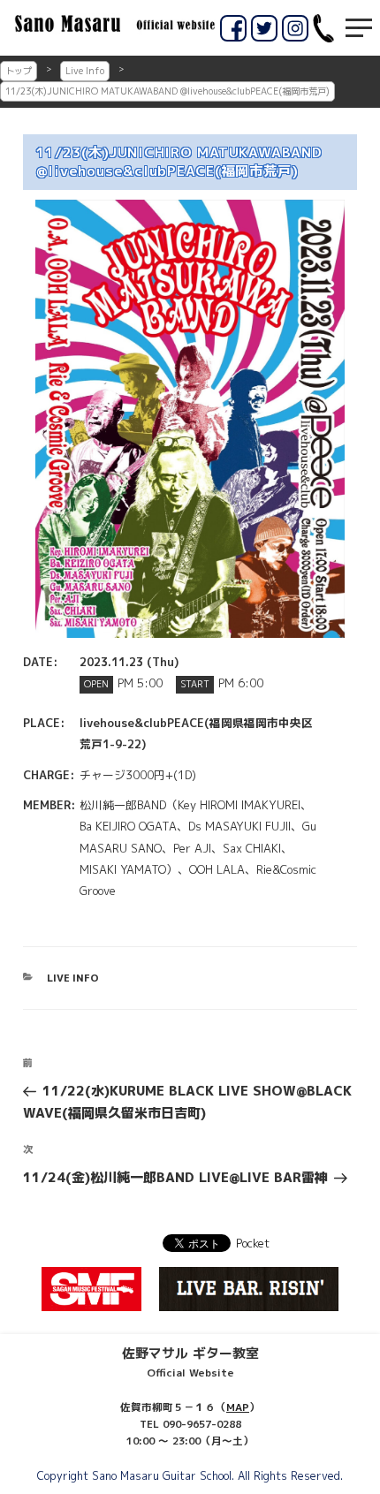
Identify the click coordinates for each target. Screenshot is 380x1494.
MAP (237, 1407)
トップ (18, 70)
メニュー (359, 28)
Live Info (84, 70)
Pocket (253, 1243)
